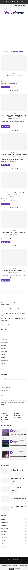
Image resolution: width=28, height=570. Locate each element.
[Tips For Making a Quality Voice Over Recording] (14, 141)
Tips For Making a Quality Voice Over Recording (14, 154)
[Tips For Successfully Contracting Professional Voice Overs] (14, 63)
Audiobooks (14, 73)
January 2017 (5, 390)
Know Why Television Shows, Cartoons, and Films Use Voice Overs (14, 116)
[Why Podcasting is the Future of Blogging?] (14, 219)
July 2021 (4, 384)
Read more (5, 87)
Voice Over (4, 363)
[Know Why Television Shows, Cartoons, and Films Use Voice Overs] (14, 102)
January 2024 (5, 378)
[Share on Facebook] (12, 90)
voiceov (10, 79)
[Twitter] (6, 1)
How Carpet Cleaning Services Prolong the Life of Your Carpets (18, 480)
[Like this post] (10, 90)
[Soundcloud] (12, 1)
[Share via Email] (17, 90)
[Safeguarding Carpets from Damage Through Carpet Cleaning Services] (5, 471)
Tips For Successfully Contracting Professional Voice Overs (14, 76)
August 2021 (5, 381)
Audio (3, 333)
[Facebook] (15, 6)
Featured (4, 345)
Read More (17, 568)
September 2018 (6, 387)
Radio (3, 357)
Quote (3, 354)
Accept (11, 568)
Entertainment (14, 152)
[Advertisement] (14, 32)
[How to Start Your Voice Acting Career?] (14, 257)
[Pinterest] (10, 1)
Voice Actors (14, 268)
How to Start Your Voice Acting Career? (14, 270)
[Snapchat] (14, 1)
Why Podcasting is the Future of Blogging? (14, 232)
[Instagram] (8, 1)
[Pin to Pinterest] (15, 90)
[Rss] (16, 1)
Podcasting (14, 190)
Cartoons (14, 113)
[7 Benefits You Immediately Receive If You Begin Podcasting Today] (14, 180)
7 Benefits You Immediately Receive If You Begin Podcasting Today (14, 193)
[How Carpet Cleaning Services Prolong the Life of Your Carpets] (5, 480)
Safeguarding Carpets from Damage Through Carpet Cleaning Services (18, 470)
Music (3, 348)
